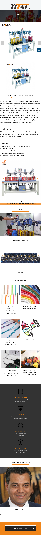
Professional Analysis (20, 397)
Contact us (20, 528)
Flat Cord (20, 272)
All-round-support (20, 431)
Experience (20, 414)
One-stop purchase (20, 448)
